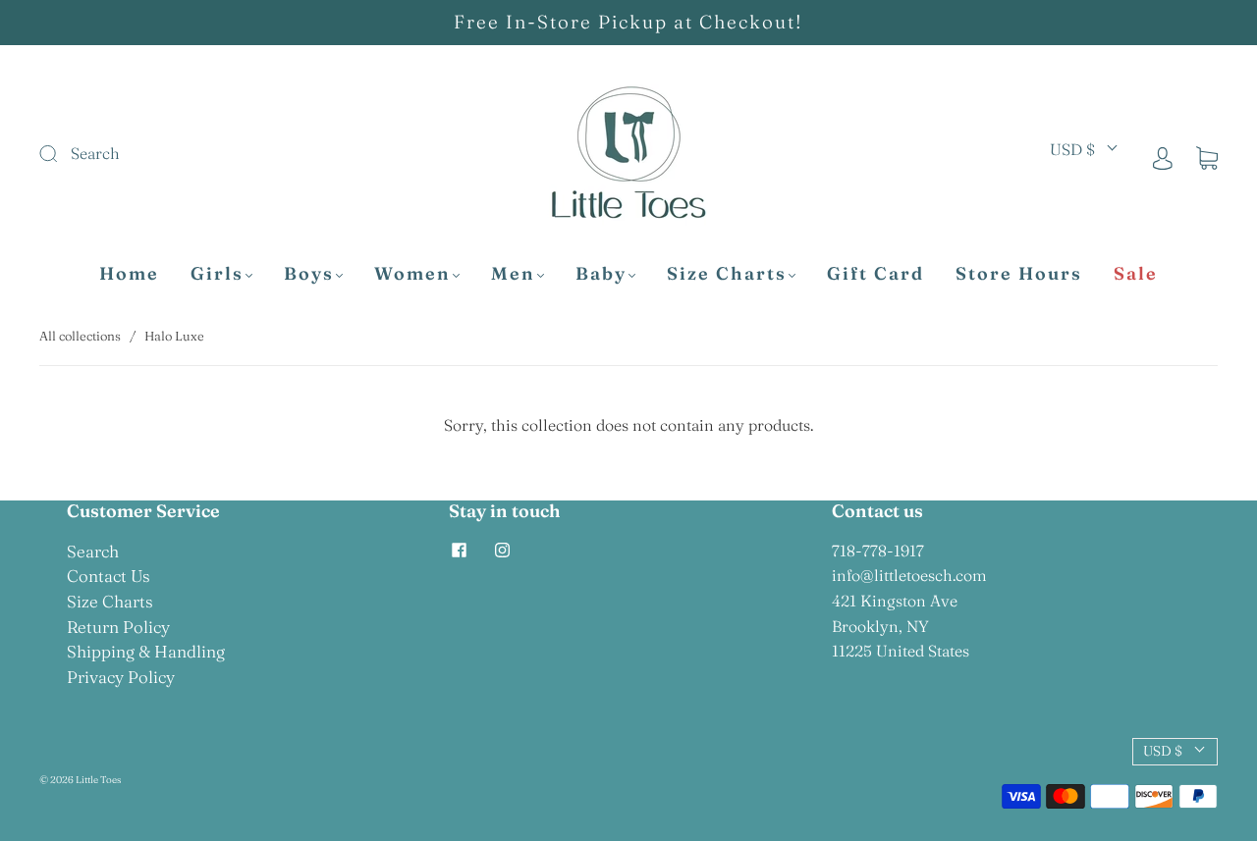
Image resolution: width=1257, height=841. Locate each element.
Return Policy (118, 626)
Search (93, 551)
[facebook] (458, 550)
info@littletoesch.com (909, 575)
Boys (309, 274)
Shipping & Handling (146, 651)
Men (513, 274)
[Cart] (1207, 157)
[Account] (1163, 157)
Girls (217, 274)
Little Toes (98, 779)
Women (412, 274)
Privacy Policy (121, 676)
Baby (601, 274)
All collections (80, 335)
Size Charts (727, 274)
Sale (1136, 274)
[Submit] (180, 154)
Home (129, 274)
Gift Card (875, 274)
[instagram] (501, 550)
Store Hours (1019, 274)
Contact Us (108, 575)
